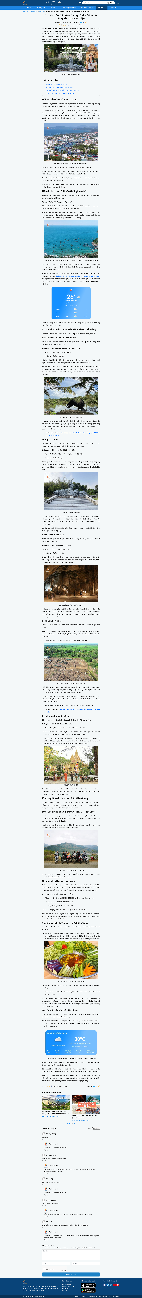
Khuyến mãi (92, 1296)
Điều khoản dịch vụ (114, 1296)
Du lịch (41, 11)
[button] (67, 1123)
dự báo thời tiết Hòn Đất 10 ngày (68, 276)
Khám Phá (34, 11)
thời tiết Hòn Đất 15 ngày (90, 276)
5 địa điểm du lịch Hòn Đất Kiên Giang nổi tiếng (62, 90)
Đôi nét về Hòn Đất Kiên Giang (56, 84)
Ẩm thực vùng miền (68, 1286)
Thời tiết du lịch (66, 1284)
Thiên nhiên (65, 1288)
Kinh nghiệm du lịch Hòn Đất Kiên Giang (60, 93)
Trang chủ (26, 11)
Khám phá (84, 1296)
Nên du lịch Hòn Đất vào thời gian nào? (59, 87)
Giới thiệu (77, 1296)
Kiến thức (64, 1290)
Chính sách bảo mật (101, 1296)
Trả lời (44, 1139)
